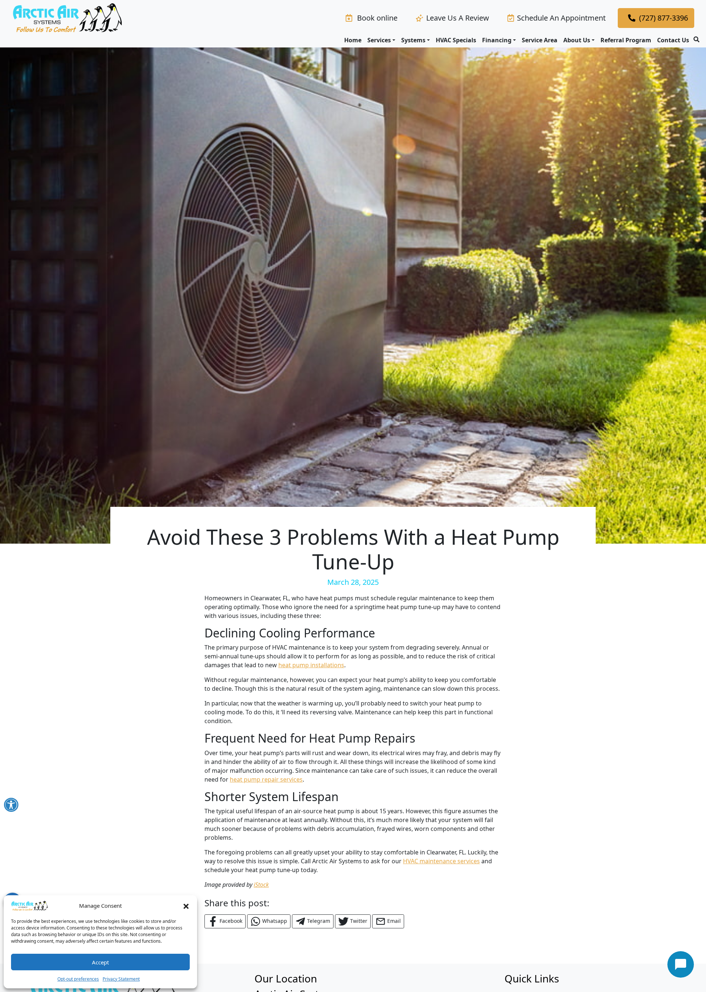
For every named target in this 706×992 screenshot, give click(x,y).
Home (352, 40)
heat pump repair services (266, 779)
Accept (100, 962)
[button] (186, 905)
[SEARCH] (697, 36)
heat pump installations (311, 665)
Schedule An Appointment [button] (561, 18)
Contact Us (673, 40)
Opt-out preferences (78, 979)
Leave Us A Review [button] (457, 18)
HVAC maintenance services (441, 861)
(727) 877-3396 (663, 18)
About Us (576, 40)
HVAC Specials (456, 40)
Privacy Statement (121, 979)
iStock (261, 885)
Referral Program (625, 40)
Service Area (539, 40)
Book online (376, 18)
